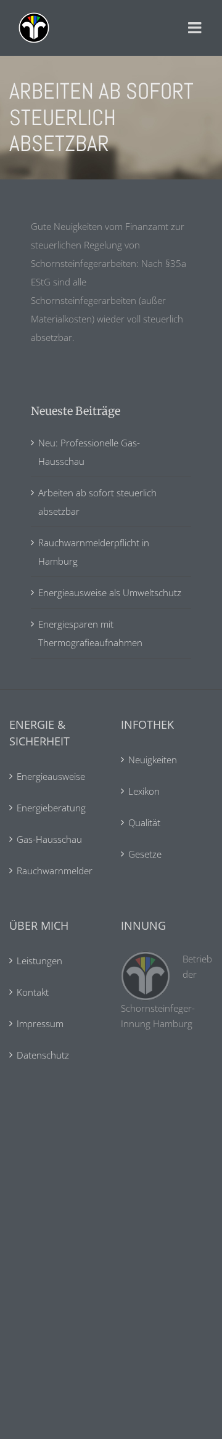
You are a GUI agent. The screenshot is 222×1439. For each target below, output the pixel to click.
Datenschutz (43, 1055)
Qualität (144, 822)
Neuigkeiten (152, 759)
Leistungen (39, 960)
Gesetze (145, 854)
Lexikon (144, 791)
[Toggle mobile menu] (196, 27)
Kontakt (33, 992)
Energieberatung (51, 807)
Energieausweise (51, 776)
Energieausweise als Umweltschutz (109, 592)
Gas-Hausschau (49, 839)
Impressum (40, 1023)
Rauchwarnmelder (54, 870)
